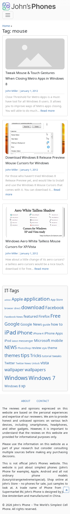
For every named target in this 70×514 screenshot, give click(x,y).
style (44, 348)
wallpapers (35, 369)
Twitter (9, 363)
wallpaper (14, 369)
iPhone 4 (38, 333)
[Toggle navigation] (7, 15)
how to (57, 324)
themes (12, 355)
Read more (47, 110)
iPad (10, 332)
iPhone (24, 332)
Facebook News (13, 316)
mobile (57, 340)
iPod (7, 341)
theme (52, 348)
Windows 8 (12, 386)
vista (44, 362)
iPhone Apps (53, 333)
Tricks (35, 355)
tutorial (47, 356)
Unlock (36, 363)
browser (8, 308)
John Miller (11, 91)
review (36, 348)
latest (15, 340)
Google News (31, 324)
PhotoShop (24, 348)
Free (55, 315)
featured (31, 316)
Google (12, 324)
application (37, 298)
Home (6, 26)
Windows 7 (42, 377)
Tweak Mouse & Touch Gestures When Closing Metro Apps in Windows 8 (34, 78)
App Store (57, 299)
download (33, 307)
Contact (43, 401)
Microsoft (42, 340)
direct (17, 308)
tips (25, 355)
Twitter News (23, 363)
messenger (26, 341)
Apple (17, 299)
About (25, 401)
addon (7, 300)
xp (23, 385)
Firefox (44, 316)
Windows (16, 377)
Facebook (54, 307)
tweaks (56, 356)
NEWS (10, 347)
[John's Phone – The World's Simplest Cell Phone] (29, 6)
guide (46, 324)
